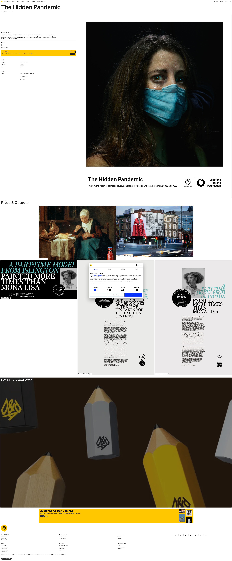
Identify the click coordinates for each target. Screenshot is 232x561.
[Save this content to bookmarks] (230, 9)
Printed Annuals (4, 546)
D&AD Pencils (4, 545)
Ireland (22, 64)
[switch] (109, 290)
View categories (4, 47)
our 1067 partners (98, 275)
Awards (13, 1)
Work (18, 1)
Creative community (41, 1)
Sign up (42, 516)
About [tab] (136, 269)
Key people (3, 538)
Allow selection (116, 294)
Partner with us (62, 538)
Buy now (72, 54)
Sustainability (4, 539)
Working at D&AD (63, 536)
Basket (221, 1)
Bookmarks (119, 548)
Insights (28, 1)
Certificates (4, 548)
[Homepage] (1, 1)
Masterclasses (4, 549)
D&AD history (4, 536)
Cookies (61, 546)
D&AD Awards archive (8, 11)
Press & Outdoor (24, 62)
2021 (21, 67)
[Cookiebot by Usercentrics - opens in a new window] (136, 265)
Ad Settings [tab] (122, 269)
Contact (119, 536)
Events (33, 1)
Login (118, 545)
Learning (23, 1)
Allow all (133, 294)
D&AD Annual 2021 (17, 380)
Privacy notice (62, 548)
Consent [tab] (95, 269)
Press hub (119, 538)
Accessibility (62, 549)
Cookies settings (5, 558)
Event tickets (4, 551)
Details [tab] (109, 269)
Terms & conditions (63, 545)
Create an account (121, 546)
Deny (98, 294)
